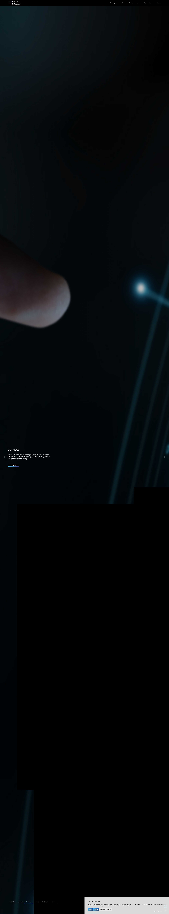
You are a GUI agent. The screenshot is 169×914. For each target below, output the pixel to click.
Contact (151, 3)
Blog (145, 3)
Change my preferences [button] (105, 909)
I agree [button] (90, 909)
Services (138, 3)
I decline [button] (96, 909)
